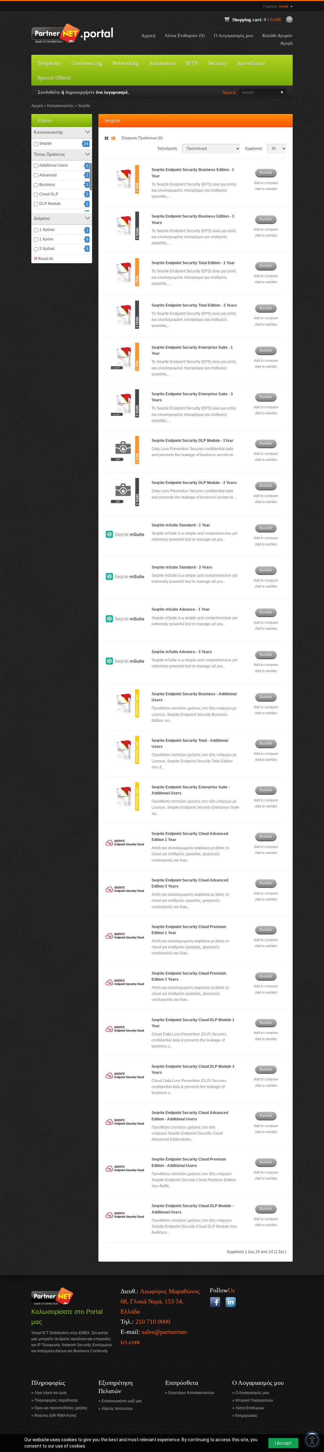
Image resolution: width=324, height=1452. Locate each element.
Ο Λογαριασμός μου (233, 35)
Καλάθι (266, 172)
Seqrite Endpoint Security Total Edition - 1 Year (193, 263)
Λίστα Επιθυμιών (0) (185, 35)
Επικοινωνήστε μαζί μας (122, 1401)
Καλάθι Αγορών (277, 35)
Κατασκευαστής (60, 106)
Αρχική (148, 35)
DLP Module (50, 203)
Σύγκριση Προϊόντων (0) (142, 138)
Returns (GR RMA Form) (55, 1415)
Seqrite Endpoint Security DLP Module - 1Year (193, 440)
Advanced (48, 175)
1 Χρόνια (46, 229)
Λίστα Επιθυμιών (249, 1408)
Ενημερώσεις (246, 1415)
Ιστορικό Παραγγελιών (254, 1400)
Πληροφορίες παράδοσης (56, 1400)
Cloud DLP (48, 194)
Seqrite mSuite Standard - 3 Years (182, 567)
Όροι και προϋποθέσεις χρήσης (61, 1408)
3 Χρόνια (46, 248)
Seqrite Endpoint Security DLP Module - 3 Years (194, 483)
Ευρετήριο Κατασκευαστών (191, 1393)
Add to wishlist (266, 189)
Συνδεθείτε (49, 92)
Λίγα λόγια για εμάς (50, 1393)
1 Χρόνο (46, 239)
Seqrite (84, 106)
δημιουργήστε (80, 92)
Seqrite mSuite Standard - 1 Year (181, 525)
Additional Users (53, 165)
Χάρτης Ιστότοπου (117, 1408)
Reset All (45, 259)
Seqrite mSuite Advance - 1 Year (181, 609)
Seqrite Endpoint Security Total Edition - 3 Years (194, 305)
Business (47, 184)
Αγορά (286, 43)
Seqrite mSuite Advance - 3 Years (182, 652)
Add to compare (266, 183)
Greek (284, 6)
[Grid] (107, 138)
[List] (114, 138)
